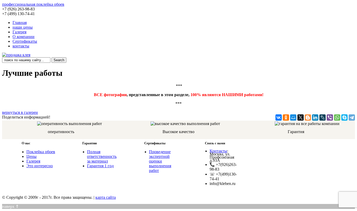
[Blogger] (308, 117)
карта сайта (105, 197)
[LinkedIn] (315, 117)
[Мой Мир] (293, 117)
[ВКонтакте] (278, 117)
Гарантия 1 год (100, 166)
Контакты (218, 151)
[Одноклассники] (286, 117)
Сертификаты (25, 41)
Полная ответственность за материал (102, 156)
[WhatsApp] (337, 117)
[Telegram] (352, 117)
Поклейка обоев (40, 152)
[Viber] (330, 117)
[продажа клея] (16, 55)
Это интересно (39, 166)
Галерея (19, 32)
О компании (23, 36)
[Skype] (344, 117)
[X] (300, 117)
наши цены (23, 27)
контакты (21, 46)
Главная (20, 22)
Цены (31, 156)
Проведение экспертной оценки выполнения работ (160, 161)
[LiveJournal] (322, 117)
